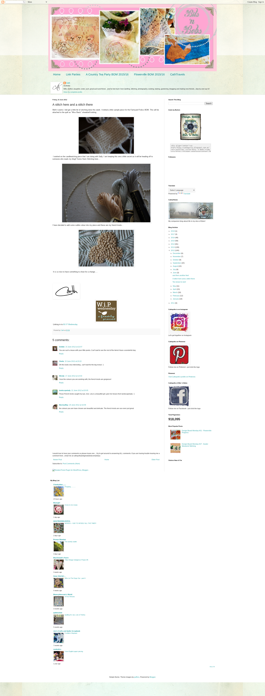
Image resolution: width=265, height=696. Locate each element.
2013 (173, 247)
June (175, 273)
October (176, 260)
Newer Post (57, 460)
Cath (68, 83)
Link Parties (73, 74)
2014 (173, 244)
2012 (173, 250)
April (175, 289)
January (176, 299)
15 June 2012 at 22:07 (73, 347)
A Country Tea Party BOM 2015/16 (107, 74)
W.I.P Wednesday (70, 324)
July (174, 269)
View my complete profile (72, 92)
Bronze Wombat (59, 540)
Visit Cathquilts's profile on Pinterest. (182, 377)
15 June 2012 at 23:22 (73, 361)
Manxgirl (56, 503)
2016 (173, 238)
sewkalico (57, 649)
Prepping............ (70, 487)
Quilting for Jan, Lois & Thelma (75, 615)
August (175, 266)
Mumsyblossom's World (62, 594)
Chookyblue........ (59, 485)
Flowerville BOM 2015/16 (149, 74)
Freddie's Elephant (71, 633)
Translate (186, 194)
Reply (61, 354)
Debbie (62, 347)
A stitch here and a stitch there (184, 279)
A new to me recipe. (71, 505)
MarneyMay (63, 405)
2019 (173, 231)
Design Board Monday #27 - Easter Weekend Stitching (195, 445)
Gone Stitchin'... (59, 576)
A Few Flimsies (70, 596)
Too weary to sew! (179, 282)
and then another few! (181, 275)
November (177, 256)
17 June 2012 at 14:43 (73, 376)
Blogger (152, 677)
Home (56, 74)
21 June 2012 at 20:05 (79, 390)
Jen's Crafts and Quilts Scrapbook (66, 631)
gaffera (136, 677)
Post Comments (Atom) (71, 464)
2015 (173, 241)
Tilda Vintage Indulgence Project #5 (76, 560)
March (175, 292)
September (177, 263)
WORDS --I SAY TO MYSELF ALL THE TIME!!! (80, 523)
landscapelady (65, 390)
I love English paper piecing (74, 651)
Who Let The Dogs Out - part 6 (75, 578)
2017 (173, 234)
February (176, 296)
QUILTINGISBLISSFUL (61, 521)
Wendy (61, 376)
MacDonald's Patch (60, 558)
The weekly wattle (71, 541)
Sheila (61, 361)
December (177, 253)
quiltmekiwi (57, 613)
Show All (212, 666)
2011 (173, 303)
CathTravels (177, 74)
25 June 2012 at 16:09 (77, 405)
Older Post (155, 460)
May (174, 286)
